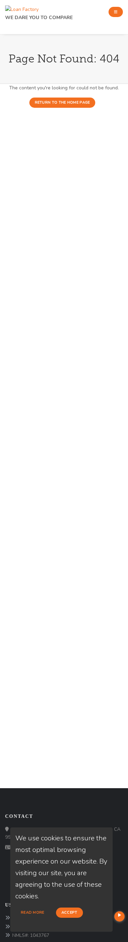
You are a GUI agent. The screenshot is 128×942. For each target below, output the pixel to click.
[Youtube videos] (119, 916)
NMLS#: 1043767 (30, 935)
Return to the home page (62, 102)
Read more (32, 912)
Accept (69, 912)
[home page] (22, 7)
